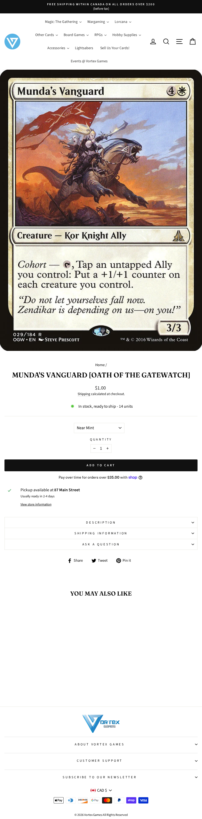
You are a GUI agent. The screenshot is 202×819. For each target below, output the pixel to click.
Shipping (84, 394)
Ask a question (101, 544)
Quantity (101, 439)
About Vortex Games (100, 744)
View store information (36, 504)
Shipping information (101, 533)
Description (101, 522)
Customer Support (100, 760)
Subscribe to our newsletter (100, 777)
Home (100, 365)
